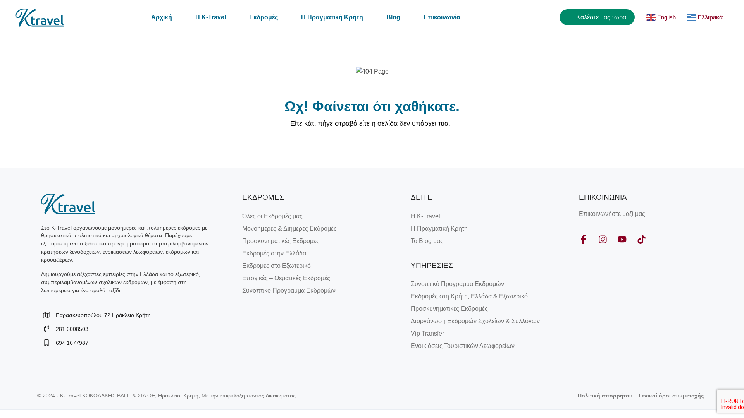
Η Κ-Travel (210, 17)
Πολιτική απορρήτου (605, 395)
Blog (393, 17)
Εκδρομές (263, 17)
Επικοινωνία (442, 17)
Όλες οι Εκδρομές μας (272, 216)
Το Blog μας (427, 241)
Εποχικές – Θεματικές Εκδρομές (286, 278)
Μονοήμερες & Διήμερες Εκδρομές (289, 228)
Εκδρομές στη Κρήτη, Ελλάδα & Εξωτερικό (469, 296)
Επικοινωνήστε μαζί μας (612, 214)
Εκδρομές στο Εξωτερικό (276, 265)
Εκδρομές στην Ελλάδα (274, 253)
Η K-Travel (425, 216)
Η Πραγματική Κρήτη (332, 17)
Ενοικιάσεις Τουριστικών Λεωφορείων (463, 346)
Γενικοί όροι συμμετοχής (671, 395)
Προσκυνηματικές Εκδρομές (280, 241)
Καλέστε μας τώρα (600, 17)
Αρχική (161, 17)
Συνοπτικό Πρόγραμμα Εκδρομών (289, 290)
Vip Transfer (427, 333)
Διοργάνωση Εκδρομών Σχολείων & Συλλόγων (475, 321)
